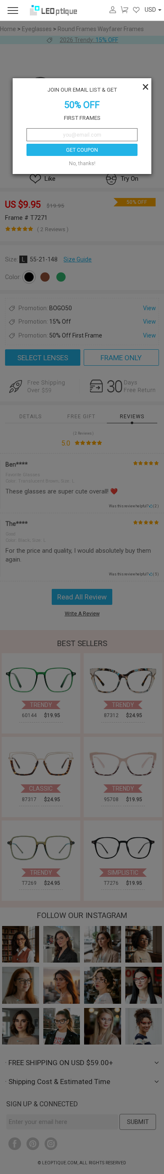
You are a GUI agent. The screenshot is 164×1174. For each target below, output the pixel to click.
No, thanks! (82, 163)
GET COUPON (82, 150)
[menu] (13, 10)
